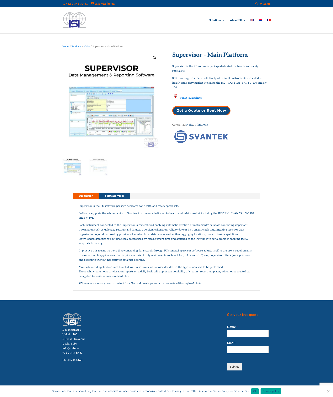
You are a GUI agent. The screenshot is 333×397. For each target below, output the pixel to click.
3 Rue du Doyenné (73, 339)
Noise (87, 46)
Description (86, 195)
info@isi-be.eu (71, 348)
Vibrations (201, 124)
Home (65, 46)
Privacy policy (270, 391)
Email (232, 343)
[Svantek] (201, 137)
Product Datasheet (190, 97)
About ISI (236, 20)
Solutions (215, 20)
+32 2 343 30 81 (72, 352)
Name (232, 327)
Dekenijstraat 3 (71, 329)
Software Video (114, 195)
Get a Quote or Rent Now (201, 110)
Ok (255, 391)
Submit (234, 366)
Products (76, 46)
